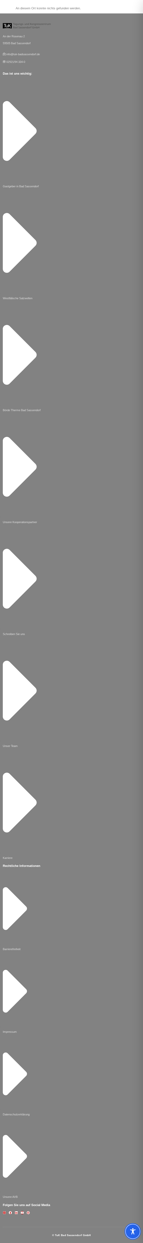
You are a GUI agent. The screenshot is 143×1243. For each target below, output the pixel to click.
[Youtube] (22, 1212)
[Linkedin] (16, 1212)
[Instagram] (4, 1212)
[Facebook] (10, 1212)
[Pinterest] (28, 1212)
